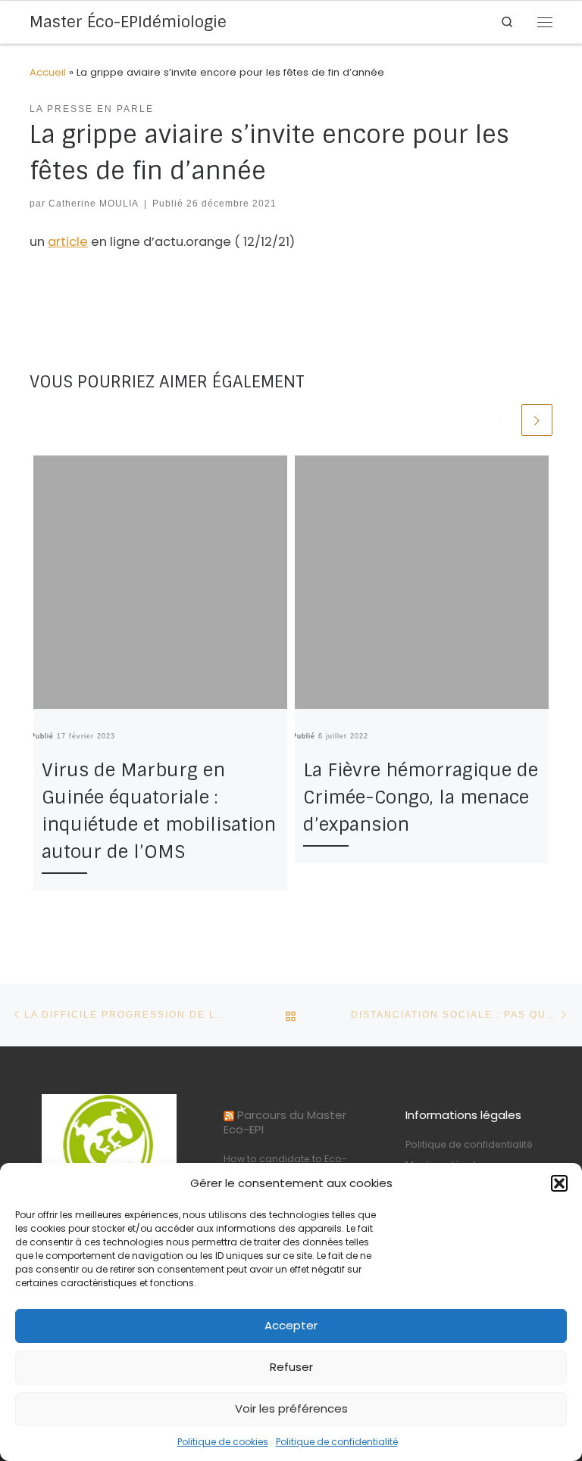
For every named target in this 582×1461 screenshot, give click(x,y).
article (68, 241)
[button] (559, 1183)
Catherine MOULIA (93, 203)
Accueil (48, 72)
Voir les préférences (291, 1408)
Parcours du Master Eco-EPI (285, 1122)
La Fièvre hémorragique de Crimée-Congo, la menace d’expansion (420, 797)
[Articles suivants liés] (536, 419)
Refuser (291, 1367)
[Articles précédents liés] (502, 419)
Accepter (291, 1325)
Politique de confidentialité (337, 1441)
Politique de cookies (222, 1441)
